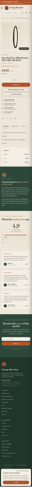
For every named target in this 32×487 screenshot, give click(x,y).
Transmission (5, 402)
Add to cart (16, 84)
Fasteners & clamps (7, 408)
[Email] (11, 118)
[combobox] (11, 13)
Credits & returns (6, 456)
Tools (3, 405)
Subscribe (16, 343)
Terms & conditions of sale (8, 453)
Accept (16, 482)
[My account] (22, 13)
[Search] (2, 13)
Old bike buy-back (6, 426)
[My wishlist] (26, 13)
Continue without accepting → (22, 470)
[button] (16, 36)
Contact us (5, 435)
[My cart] (30, 13)
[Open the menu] (1, 8)
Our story (4, 423)
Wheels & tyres (5, 393)
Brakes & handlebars (7, 396)
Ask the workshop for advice (16, 89)
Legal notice (5, 450)
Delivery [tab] (24, 126)
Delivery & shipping (6, 444)
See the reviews (14, 66)
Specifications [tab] (15, 126)
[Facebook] (7, 118)
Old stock (4, 414)
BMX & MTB (4, 411)
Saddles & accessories (7, 399)
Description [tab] (6, 126)
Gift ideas (4, 429)
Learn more (26, 478)
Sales (3, 432)
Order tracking (5, 447)
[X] (15, 118)
